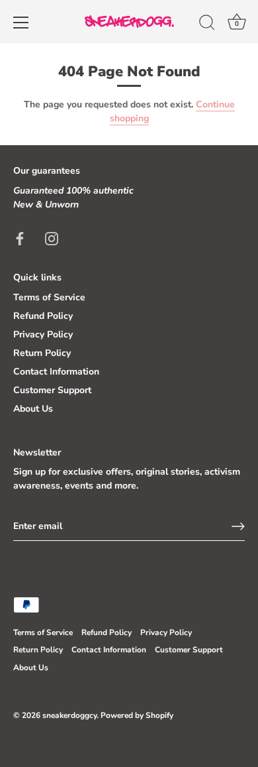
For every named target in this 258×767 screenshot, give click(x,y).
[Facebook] (19, 238)
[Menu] (21, 22)
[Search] (207, 24)
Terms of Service (49, 297)
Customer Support (52, 390)
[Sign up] (238, 526)
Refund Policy (43, 316)
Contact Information (56, 371)
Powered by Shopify (137, 715)
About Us (33, 408)
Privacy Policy (43, 334)
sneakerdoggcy (69, 715)
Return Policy (42, 353)
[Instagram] (51, 238)
